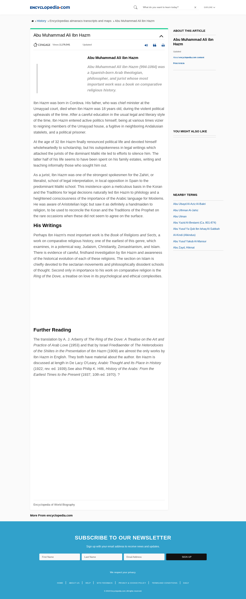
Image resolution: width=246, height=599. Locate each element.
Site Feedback (105, 583)
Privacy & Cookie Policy (132, 583)
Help (88, 583)
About (188, 57)
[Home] (50, 7)
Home (60, 583)
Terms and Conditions (164, 583)
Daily (186, 583)
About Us (74, 583)
